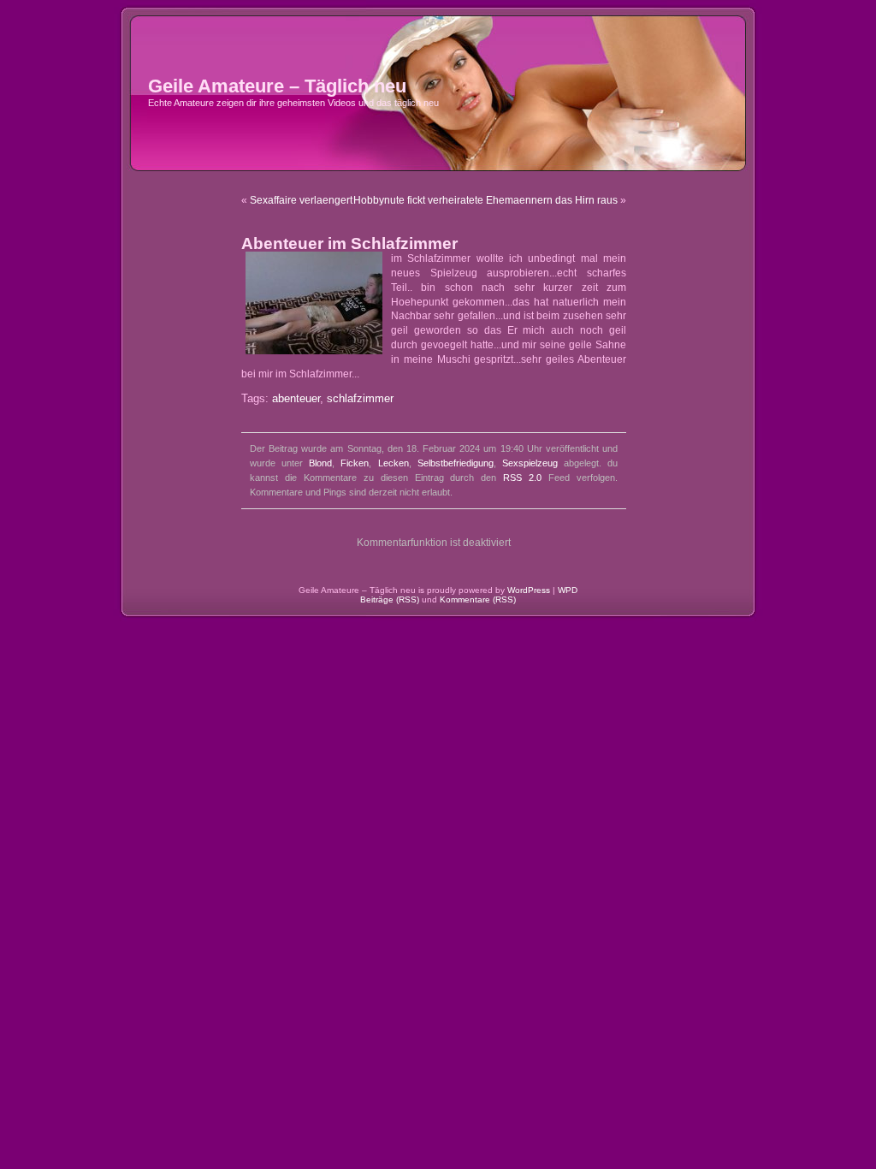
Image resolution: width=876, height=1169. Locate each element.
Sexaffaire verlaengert (301, 200)
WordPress (528, 590)
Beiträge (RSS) (389, 599)
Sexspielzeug (530, 463)
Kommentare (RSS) (478, 599)
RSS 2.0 (522, 477)
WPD (567, 590)
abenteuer (296, 399)
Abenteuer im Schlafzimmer (349, 243)
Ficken (354, 463)
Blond (320, 463)
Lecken (393, 463)
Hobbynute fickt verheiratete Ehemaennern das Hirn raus (485, 200)
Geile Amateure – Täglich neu (277, 86)
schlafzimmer (360, 399)
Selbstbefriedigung (455, 463)
